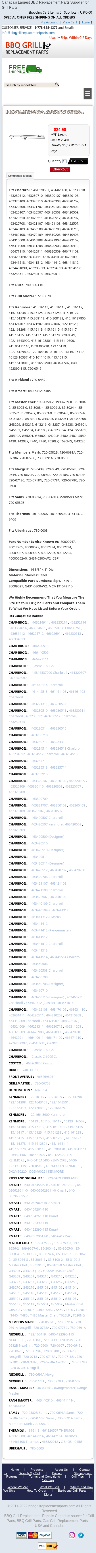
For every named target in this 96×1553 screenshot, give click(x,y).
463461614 (65, 1002)
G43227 (14, 1281)
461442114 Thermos (61, 1436)
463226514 (58, 703)
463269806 (45, 1076)
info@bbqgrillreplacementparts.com (28, 33)
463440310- (45, 1400)
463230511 (58, 710)
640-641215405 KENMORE (46, 1160)
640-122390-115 (36, 1222)
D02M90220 (18, 1171)
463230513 (17, 721)
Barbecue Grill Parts (72, 1490)
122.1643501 (59, 1102)
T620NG (79, 1315)
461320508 (17, 1436)
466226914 (54, 633)
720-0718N (29, 1362)
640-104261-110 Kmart (41, 1216)
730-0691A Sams (69, 1418)
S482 (49, 1309)
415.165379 (17, 1149)
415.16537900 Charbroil (49, 672)
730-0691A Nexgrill (43, 1374)
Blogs (48, 1494)
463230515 (58, 728)
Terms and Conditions (44, 1476)
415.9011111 (77, 1149)
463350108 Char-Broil (64, 628)
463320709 (39, 798)
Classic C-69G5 (42, 665)
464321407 (18, 1154)
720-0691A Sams (62, 1412)
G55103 (42, 1298)
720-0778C (59, 1327)
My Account (49, 22)
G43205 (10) (31, 1270)
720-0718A (47, 1356)
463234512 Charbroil (43, 754)
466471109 (54, 1037)
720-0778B (79, 1362)
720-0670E (42, 1083)
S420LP (28, 1309)
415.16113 (36, 1126)
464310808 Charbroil (24, 1020)
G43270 (14, 1287)
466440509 (40, 652)
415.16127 (73, 1138)
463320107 (39, 780)
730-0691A (78, 1327)
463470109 (58, 1009)
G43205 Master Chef (59, 1270)
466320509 (17, 1032)
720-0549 (66, 1339)
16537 (79, 1121)
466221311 (35, 1026)
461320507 (78, 672)
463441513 (39, 950)
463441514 (39, 957)
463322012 (50, 1441)
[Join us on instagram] (71, 1535)
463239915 (39, 774)
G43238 (42, 1281)
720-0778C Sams (42, 1418)
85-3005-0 (65, 1248)
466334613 (17, 639)
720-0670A (33, 1351)
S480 (40, 1309)
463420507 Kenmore (47, 824)
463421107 (39, 883)
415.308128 (56, 1149)
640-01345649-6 (36, 1184)
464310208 (54, 1015)
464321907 (51, 1020)
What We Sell (50, 1487)
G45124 (70, 1293)
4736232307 (18, 1043)
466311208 (73, 1026)
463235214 (59, 622)
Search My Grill (29, 1473)
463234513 (69, 754)
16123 (68, 1121)
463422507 (39, 896)
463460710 (39, 990)
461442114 (35, 1436)
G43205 (14, 1270)
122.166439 (56, 1107)
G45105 (14, 1293)
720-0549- (36, 1165)
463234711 (39, 760)
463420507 (54, 811)
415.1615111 (59, 1143)
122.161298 (73, 1096)
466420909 (54, 1032)
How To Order (36, 1490)
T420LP (81, 1309)
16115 (45, 1121)
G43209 (28, 1276)
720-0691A (65, 1322)
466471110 (73, 1037)
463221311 (39, 703)
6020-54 (41, 1090)
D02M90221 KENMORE (46, 1171)
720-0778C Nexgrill (24, 1367)
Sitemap (48, 1480)
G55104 (56, 1298)
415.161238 (52, 1132)
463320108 (58, 780)
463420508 (73, 824)
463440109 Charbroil (47, 903)
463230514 (39, 728)
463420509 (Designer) (47, 836)
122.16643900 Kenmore (47, 1114)
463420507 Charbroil (47, 817)
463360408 (77, 805)
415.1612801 (37, 1143)
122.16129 (54, 1096)
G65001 (42, 1304)
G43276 (28, 1287)
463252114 (78, 622)
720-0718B (66, 1356)
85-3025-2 (63, 1254)
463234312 (58, 741)
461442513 (39, 691)
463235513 (39, 767)
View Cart (70, 22)
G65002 (56, 1304)
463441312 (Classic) (46, 916)
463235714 (58, 767)
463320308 (54, 786)
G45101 (42, 1287)
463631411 (17, 1015)
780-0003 (37, 1448)
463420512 (39, 870)
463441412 (39, 923)
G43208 (14, 1276)
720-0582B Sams (34, 1412)
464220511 (35, 1015)
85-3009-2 (28, 1254)
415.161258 (35, 1138)
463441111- (64, 1400)
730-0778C (73, 1381)
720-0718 (30, 1356)
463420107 (35, 811)
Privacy (57, 1473)
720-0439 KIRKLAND (62, 1178)
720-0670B (51, 1351)
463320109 (77, 780)
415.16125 (16, 1138)
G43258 (70, 1281)
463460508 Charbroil (47, 970)
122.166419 (17, 1107)
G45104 (70, 1287)
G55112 (28, 1304)
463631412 (17, 633)
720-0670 (15, 1351)
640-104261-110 (36, 1209)
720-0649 (73, 1345)
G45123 (56, 1293)
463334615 (37, 628)
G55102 (28, 1298)
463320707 (73, 786)
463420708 (77, 870)
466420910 (73, 1032)
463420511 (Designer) (47, 863)
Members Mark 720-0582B (29, 1423)
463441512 (39, 937)
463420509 (17, 829)
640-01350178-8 (62, 1184)
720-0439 (50, 1339)
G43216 (56, 1276)
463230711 (39, 741)
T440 (14, 1315)
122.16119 (36, 1096)
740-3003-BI (32, 1070)
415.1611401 (55, 1126)
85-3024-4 (46, 1254)
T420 (69, 1309)
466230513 (73, 633)
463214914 (40, 622)
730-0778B (55, 1381)
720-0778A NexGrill (53, 1362)
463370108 (17, 811)
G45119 (42, 1293)
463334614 (18, 628)
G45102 (56, 1287)
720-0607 (57, 1345)
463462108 (39, 1009)
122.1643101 (37, 1102)
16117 (56, 1121)
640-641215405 (62, 1236)
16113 (33, 1121)
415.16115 (75, 1126)
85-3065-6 (38, 1259)
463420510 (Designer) (47, 850)
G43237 (28, 1281)
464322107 (69, 1020)
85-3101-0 (37, 1265)
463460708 (39, 977)
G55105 (70, 1298)
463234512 (17, 754)
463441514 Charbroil (65, 957)
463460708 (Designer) (47, 983)
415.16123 (34, 1132)
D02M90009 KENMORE (63, 1165)
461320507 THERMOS (58, 1430)
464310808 (73, 1015)
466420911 (17, 1037)
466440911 (35, 1037)
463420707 (58, 870)
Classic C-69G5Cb (44, 1056)
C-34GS (66, 1441)
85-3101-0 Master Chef (64, 1265)
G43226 (70, 1276)
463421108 (58, 883)
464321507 (37, 1154)
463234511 (39, 748)
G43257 (56, 1281)
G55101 (14, 1298)
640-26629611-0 (36, 1236)
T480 (23, 1315)
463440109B (40, 910)
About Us (61, 1469)
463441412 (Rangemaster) (51, 930)
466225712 (35, 633)
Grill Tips (77, 1476)
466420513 (40, 645)
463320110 (35, 786)
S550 (59, 1309)
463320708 (17, 792)
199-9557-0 (29, 1248)
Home (14, 1469)
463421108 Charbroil (47, 890)
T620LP (64, 1315)
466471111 (40, 659)
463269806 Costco (39, 1063)
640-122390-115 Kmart (41, 1229)
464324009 (17, 1026)
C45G (78, 1441)
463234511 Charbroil (65, 748)
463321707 (39, 805)
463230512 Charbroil (60, 716)
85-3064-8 (20, 1259)
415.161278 (17, 1143)
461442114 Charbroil (47, 684)
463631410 (77, 1009)
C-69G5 (52, 1043)
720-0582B (46, 1322)
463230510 (39, 710)
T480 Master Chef (43, 1315)
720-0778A (41, 1327)
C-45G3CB (36, 1043)
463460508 (39, 963)
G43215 (42, 1276)
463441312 (60, 910)
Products (37, 1469)
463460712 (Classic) (40, 1002)
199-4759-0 (62, 1242)
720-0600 (41, 1345)
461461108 (58, 691)
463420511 (39, 856)
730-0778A (36, 1381)
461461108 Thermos (24, 1441)
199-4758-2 (43, 1242)
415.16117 (16, 1132)
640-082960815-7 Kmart (42, 1202)
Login (86, 22)
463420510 (39, 843)
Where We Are (18, 1487)
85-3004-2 (48, 1248)
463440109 (58, 896)
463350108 (58, 805)
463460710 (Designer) (47, 997)
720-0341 (33, 1339)
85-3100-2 (55, 1259)
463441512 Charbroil (47, 943)
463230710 (39, 735)
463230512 (34, 716)
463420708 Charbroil (47, 876)
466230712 (54, 1026)
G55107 (14, 1304)
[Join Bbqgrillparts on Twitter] (80, 1535)
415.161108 (17, 1126)
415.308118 (36, 1149)
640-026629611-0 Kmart (48, 1190)
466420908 (35, 1032)
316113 (34, 1430)
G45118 (28, 1293)
